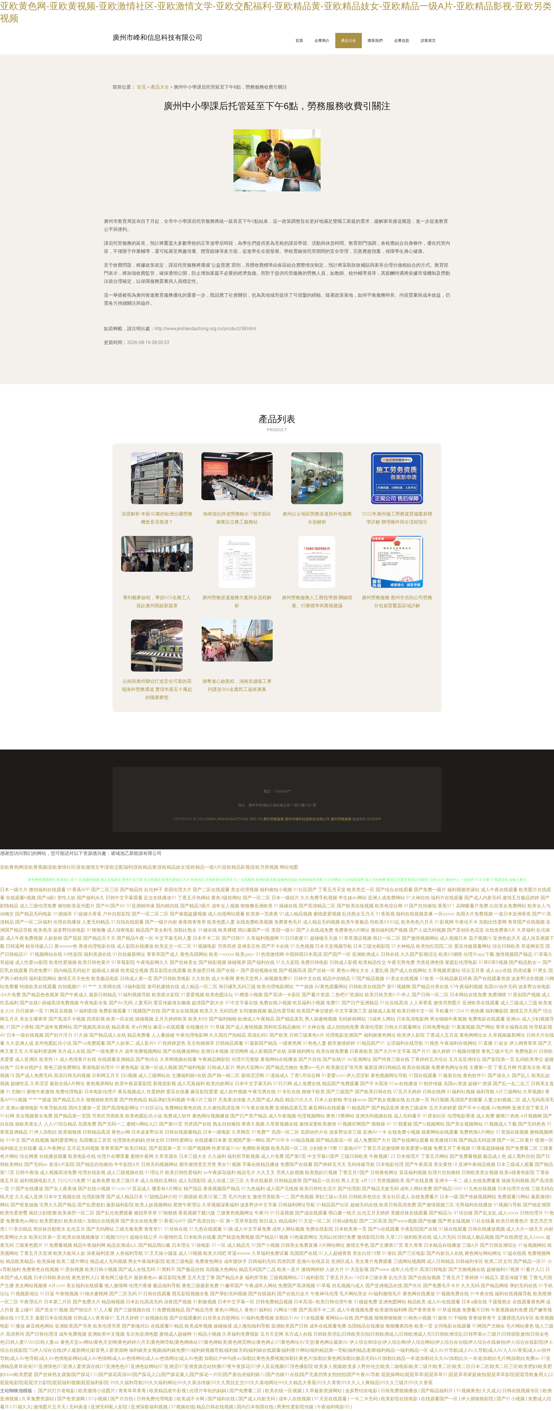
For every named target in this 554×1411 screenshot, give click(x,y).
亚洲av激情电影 (22, 1108)
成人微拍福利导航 (251, 1326)
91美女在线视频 (401, 978)
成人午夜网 (222, 978)
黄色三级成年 (414, 1108)
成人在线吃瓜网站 (158, 1180)
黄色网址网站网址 (483, 1253)
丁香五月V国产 (353, 1172)
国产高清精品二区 (317, 906)
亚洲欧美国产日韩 (289, 1326)
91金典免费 (98, 1180)
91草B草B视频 (493, 962)
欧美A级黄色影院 (517, 1172)
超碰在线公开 (144, 1237)
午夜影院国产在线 (418, 1229)
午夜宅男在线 (262, 1091)
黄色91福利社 (258, 1310)
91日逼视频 (282, 1213)
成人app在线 (499, 970)
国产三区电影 (411, 1253)
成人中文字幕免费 (252, 1229)
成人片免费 (272, 1156)
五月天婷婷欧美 (171, 1019)
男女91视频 (229, 1164)
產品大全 (348, 40)
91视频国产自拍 (144, 1011)
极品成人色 (494, 1156)
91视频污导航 (507, 1205)
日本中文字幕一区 (236, 1302)
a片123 (368, 1180)
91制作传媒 (430, 1083)
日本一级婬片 (285, 897)
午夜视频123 (382, 1156)
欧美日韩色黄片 (94, 962)
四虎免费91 (41, 970)
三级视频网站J (284, 1277)
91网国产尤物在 (488, 1326)
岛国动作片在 (314, 1132)
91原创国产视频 (524, 994)
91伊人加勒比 (43, 1132)
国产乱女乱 (485, 1213)
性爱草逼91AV (226, 1148)
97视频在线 (182, 1407)
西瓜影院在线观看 (167, 970)
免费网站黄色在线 (183, 1108)
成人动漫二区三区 (225, 1180)
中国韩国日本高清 (303, 954)
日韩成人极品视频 (475, 1237)
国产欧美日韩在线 (373, 1091)
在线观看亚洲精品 (116, 1059)
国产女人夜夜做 (60, 1188)
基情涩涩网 (252, 1075)
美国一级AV (283, 930)
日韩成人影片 (221, 1067)
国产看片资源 (316, 994)
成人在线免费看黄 (481, 1180)
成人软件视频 (233, 1091)
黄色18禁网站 (340, 1116)
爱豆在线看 (177, 1091)
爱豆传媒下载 (514, 1277)
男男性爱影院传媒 (296, 1407)
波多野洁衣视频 (527, 978)
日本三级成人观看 (515, 1164)
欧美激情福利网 (391, 1310)
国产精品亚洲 (385, 1108)
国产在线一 (227, 970)
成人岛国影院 (192, 1180)
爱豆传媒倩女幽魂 (172, 1003)
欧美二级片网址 (73, 1261)
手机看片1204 (449, 1011)
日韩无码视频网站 (159, 1164)
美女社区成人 (396, 1196)
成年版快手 (235, 1261)
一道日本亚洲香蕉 (512, 914)
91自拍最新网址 (129, 954)
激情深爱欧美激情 (317, 1124)
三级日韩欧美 (354, 1156)
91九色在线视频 (479, 1188)
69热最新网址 (303, 1237)
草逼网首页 (532, 946)
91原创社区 (434, 1116)
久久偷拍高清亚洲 (221, 1108)
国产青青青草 (422, 1310)
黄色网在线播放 (419, 1293)
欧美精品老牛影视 (168, 1390)
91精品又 (489, 1277)
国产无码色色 (532, 1124)
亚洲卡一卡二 (448, 1180)
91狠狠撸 (96, 930)
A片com (56, 1285)
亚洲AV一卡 (375, 1132)
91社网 (7, 1116)
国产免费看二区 (522, 1148)
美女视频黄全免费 (34, 1116)
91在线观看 (312, 1318)
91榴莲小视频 (248, 994)
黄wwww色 (65, 946)
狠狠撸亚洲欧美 (256, 906)
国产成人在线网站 (408, 970)
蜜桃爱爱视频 (327, 914)
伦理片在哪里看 (113, 1156)
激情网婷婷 (312, 1269)
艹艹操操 (304, 986)
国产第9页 (295, 1156)
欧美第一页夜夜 (262, 914)
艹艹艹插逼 (39, 1099)
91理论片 (154, 1172)
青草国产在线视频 (526, 922)
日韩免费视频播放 (400, 1390)
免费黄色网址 (209, 1261)
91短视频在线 (154, 1318)
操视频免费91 (278, 978)
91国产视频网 (196, 1148)
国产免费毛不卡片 (441, 1285)
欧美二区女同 (498, 1261)
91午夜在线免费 (257, 1108)
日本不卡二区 (206, 938)
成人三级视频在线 (125, 1172)
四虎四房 (286, 1261)
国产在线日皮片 (293, 1293)
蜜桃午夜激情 (40, 1091)
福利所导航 (256, 1277)
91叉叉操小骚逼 (160, 1253)
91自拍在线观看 (127, 922)
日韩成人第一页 (136, 978)
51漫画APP (350, 1148)
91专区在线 (289, 1091)
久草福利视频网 (262, 938)
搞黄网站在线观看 (439, 1132)
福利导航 (485, 1091)
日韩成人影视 (343, 962)
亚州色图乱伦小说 (53, 1043)
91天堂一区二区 (314, 1221)
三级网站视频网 (409, 1261)
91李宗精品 (20, 1229)
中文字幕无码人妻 (173, 938)
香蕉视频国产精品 (221, 1188)
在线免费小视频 (404, 1132)
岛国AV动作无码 (500, 986)
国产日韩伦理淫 (41, 1334)
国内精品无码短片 (72, 970)
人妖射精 (53, 938)
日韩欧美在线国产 (367, 986)
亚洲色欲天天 (507, 938)
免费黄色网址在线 (449, 1067)
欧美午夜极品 (355, 922)
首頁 (299, 40)
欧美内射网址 (220, 1083)
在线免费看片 (425, 1196)
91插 (228, 1229)
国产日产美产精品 (248, 1116)
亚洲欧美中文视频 (106, 1334)
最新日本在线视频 (53, 1318)
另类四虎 (227, 946)
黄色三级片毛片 (497, 1051)
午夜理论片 (31, 1302)
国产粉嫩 (427, 1221)
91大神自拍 (418, 897)
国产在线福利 (262, 1293)
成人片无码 (444, 1237)
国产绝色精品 (133, 1099)
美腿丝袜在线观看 (409, 1213)
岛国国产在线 (303, 1253)
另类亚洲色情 (430, 962)
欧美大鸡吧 (214, 1253)
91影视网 (444, 922)
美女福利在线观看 (84, 1285)
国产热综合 (147, 1059)
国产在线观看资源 (491, 978)
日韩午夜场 (27, 1172)
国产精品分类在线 (430, 986)
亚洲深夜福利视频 (150, 1407)
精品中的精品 (336, 978)
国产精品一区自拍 (321, 1180)
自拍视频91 (69, 986)
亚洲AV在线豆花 (313, 1261)
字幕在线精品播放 (260, 1164)
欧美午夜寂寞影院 (133, 1083)
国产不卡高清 (374, 1083)
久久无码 (470, 1285)
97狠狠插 (167, 1213)
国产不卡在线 (275, 946)
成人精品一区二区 (199, 986)
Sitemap (374, 819)
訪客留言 (428, 40)
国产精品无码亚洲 (477, 1140)
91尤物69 (15, 1091)
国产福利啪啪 (223, 1019)
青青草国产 (111, 1148)
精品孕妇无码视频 (166, 1099)
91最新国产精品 (260, 1043)
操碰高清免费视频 (60, 1003)
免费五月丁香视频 (451, 1148)
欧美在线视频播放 (80, 1237)
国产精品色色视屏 (40, 994)
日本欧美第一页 (350, 1229)
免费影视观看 (112, 1011)
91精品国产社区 (332, 1205)
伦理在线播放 (67, 922)
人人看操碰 (163, 1035)
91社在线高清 (394, 1003)
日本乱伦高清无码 (144, 1302)
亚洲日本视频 (215, 1051)
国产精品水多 (230, 1277)
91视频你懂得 (466, 1051)
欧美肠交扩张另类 (344, 1067)
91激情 (440, 1318)
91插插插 (187, 1196)
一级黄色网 (290, 1043)
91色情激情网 (270, 954)
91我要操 (402, 1124)
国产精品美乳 (290, 1019)
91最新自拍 (450, 1075)
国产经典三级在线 (391, 1059)
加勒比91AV (287, 1318)
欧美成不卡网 (191, 1398)
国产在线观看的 (185, 1318)
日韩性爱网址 (179, 1140)
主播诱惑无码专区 (515, 1318)
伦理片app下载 (478, 954)
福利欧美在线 (418, 1237)
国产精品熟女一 (525, 962)
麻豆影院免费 (172, 1277)
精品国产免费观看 (340, 1083)
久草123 (394, 1237)
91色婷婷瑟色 (171, 1043)
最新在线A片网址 (67, 1083)
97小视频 (98, 1398)
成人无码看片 (407, 1116)
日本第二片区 (58, 1302)
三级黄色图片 (29, 1245)
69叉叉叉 (24, 1318)
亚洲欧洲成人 (366, 954)
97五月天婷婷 (407, 1091)
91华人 (403, 994)
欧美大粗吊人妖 (69, 1253)
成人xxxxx (508, 1213)
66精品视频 (303, 1140)
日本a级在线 (474, 1302)
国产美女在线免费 (139, 1221)
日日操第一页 (29, 1011)
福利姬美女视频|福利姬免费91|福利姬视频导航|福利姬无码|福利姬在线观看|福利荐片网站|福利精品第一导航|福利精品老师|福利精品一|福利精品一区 (278, 1350)
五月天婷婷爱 (443, 1108)
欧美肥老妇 (51, 1221)
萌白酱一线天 (342, 1213)
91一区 (219, 1245)
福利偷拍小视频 (276, 889)
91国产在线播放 (26, 1188)
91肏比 (389, 1253)
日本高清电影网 (412, 1019)
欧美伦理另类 (107, 1326)
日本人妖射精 (328, 1099)
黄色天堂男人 (249, 978)
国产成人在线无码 (136, 1269)
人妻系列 (143, 1003)
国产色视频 (302, 1196)
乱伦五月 (76, 1229)
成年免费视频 (73, 1334)
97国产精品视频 (367, 978)
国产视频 (364, 1318)
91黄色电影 (127, 1067)
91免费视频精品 (168, 1310)
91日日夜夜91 (294, 938)
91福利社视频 (461, 1091)
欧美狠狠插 (69, 1132)
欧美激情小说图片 (97, 1390)
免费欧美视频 (256, 1148)
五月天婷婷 (127, 1318)
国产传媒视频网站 (477, 1196)
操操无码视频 (515, 1180)
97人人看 (103, 1310)
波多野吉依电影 (534, 986)
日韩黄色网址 (384, 1172)
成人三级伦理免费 (38, 906)
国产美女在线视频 (180, 1011)
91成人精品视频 (295, 914)
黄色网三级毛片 (116, 1277)
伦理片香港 (140, 1285)
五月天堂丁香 (201, 1277)
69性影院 (73, 954)
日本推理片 (408, 1156)
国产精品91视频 (271, 1237)
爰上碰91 (24, 1310)
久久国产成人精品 (265, 1099)
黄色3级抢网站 (226, 897)
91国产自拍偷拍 (420, 906)
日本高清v (304, 1302)
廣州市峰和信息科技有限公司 (307, 819)
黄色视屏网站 (100, 1083)
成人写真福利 (191, 1083)
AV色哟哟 (501, 1108)
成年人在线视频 (295, 1398)
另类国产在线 (198, 1124)
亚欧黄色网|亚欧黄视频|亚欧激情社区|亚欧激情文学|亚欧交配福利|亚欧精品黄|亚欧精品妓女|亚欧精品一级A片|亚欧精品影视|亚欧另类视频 (139, 867)
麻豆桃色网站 (40, 1326)
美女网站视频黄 (31, 1285)
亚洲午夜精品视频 (476, 1164)
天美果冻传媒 (232, 1099)
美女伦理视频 (245, 889)
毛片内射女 (239, 1196)
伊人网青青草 (523, 1043)
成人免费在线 (307, 1083)
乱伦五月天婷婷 (373, 1213)
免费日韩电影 (314, 962)
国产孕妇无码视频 (228, 1293)
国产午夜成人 (74, 994)
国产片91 (421, 1051)
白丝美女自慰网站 (221, 1318)
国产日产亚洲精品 (360, 1003)
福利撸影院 (496, 1011)
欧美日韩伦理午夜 (334, 1302)
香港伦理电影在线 (96, 946)
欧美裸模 (227, 930)
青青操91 (105, 1318)
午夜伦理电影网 (192, 1035)
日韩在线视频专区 (521, 1390)
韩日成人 (268, 1221)
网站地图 (289, 867)
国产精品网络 (494, 1285)
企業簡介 (322, 40)
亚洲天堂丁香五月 (530, 1108)
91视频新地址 (24, 1293)
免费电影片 (526, 1051)
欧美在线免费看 (332, 1051)
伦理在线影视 (92, 1172)
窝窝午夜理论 (187, 1205)
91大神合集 (313, 1027)
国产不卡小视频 (474, 1108)
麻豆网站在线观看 (326, 1108)
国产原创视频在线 (259, 970)
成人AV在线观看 (443, 1302)
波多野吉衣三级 (345, 1132)
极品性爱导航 (281, 1011)
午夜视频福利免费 (509, 1310)
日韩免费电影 (436, 1027)
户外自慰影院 (116, 914)
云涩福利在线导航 (404, 1043)
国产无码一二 (111, 1124)
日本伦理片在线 (513, 1188)
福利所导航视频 (243, 1156)
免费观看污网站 (513, 1196)
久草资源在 (166, 1156)
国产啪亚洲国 (537, 1205)
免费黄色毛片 (288, 922)
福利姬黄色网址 (380, 1035)
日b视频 (129, 1075)
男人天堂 (350, 1180)
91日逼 (47, 1293)
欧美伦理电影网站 (275, 986)
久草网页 (241, 1132)
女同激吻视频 (253, 1011)
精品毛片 (246, 1172)
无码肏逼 (79, 1407)
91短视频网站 (532, 1245)
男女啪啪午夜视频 (448, 1019)
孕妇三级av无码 (331, 1196)
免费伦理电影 (69, 1091)
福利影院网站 (43, 978)
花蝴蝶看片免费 (472, 906)
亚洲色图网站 (392, 1302)
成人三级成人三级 (518, 1003)
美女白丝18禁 (367, 1253)
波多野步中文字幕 (258, 1205)
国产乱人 (521, 1075)
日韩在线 (390, 954)
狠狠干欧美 (313, 1091)
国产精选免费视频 (235, 1237)
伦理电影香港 (461, 1116)
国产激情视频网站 (420, 938)
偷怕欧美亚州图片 (76, 906)
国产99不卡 (278, 1140)
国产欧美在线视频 (355, 906)
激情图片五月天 (50, 1407)
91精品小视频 (207, 1334)
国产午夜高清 (419, 1164)
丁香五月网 (504, 1067)
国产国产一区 (337, 954)
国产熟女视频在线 (386, 1099)
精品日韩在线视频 (215, 1407)
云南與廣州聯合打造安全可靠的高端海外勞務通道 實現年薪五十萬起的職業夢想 (157, 689)
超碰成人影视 (382, 1011)
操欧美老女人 (29, 1124)
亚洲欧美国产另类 (73, 1326)
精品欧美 (416, 1302)
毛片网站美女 (353, 1293)
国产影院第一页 (498, 1059)
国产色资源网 (71, 1398)
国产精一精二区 (223, 1075)
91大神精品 (403, 946)
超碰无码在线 (364, 1205)
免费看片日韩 (476, 1310)
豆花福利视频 (413, 1172)
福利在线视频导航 (513, 1293)
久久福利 (217, 1156)
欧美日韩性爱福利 (183, 1172)
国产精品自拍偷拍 (94, 1164)
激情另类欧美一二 (270, 1196)
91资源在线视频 (512, 1132)
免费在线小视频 (275, 1003)
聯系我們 (375, 40)
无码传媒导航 (361, 1164)
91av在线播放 (403, 1083)
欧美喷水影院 (165, 994)
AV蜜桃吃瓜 (171, 1237)
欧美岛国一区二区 (289, 1148)
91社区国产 (305, 889)
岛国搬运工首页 (95, 1140)
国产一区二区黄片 (515, 1140)
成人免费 (485, 1116)
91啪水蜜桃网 (94, 1293)
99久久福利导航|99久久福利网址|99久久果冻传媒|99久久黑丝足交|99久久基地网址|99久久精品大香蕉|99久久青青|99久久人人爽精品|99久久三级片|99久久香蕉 (271, 1382)
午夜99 (261, 1213)
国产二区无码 (123, 1293)
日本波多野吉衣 (147, 1132)
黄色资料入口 (85, 1277)
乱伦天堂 (398, 1277)
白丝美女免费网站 (507, 906)
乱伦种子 (153, 889)
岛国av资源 (455, 1083)
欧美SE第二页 (213, 1196)
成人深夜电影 (120, 930)
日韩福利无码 (262, 1261)
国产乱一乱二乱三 (511, 1083)
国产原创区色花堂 (465, 930)
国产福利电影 (192, 1067)
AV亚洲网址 (359, 1059)
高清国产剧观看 (466, 1099)
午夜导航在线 (53, 1108)
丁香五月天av (339, 1277)
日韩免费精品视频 (274, 1302)
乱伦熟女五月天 (358, 914)
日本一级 (449, 1196)
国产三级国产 (340, 1091)
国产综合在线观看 (394, 889)
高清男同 (15, 1334)
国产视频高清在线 (91, 1027)
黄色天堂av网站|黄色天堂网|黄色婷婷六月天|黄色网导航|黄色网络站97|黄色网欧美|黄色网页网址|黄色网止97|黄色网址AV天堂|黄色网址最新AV (204, 1342)
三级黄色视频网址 (234, 1213)
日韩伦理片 (531, 1213)
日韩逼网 (15, 946)
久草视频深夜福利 (220, 1205)
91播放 (17, 1326)
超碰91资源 (480, 1083)
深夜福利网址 (301, 1051)
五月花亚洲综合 (465, 1059)
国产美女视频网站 (464, 1124)
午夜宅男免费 (401, 962)
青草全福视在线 (512, 1027)
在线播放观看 (53, 1156)
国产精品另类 (200, 1310)
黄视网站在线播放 (278, 1059)
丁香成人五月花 (442, 1035)
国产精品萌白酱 (154, 1245)
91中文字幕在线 (241, 1003)
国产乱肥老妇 (91, 1205)
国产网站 (485, 1027)
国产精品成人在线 (107, 1035)
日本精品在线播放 (442, 1245)
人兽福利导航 (129, 1253)
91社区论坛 (152, 1108)
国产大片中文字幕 (392, 1051)
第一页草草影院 (242, 1221)
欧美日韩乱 (136, 1148)
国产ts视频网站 (429, 1124)
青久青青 (413, 1245)
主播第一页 (480, 1067)
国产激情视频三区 (435, 1205)
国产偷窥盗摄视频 (188, 914)
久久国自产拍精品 (227, 1035)
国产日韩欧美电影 (172, 978)
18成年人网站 (381, 1019)
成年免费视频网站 (143, 1051)
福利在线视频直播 (414, 914)
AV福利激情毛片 (384, 1293)
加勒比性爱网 (493, 922)
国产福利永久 (90, 897)
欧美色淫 (42, 930)
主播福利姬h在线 (189, 1075)
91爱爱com (333, 1075)
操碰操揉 (223, 1326)
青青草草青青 (132, 1390)
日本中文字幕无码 (253, 1083)
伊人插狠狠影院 (478, 1398)
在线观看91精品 (167, 1326)
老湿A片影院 (62, 1164)
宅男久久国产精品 (57, 1205)
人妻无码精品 (96, 922)
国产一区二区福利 (33, 922)
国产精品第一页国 (72, 1116)
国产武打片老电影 (57, 1390)
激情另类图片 (447, 1003)
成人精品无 (238, 1245)
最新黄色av (145, 1277)
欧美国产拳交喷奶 (315, 1011)
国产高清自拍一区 (206, 1221)
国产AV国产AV (110, 906)
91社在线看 (483, 1221)
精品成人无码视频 (108, 1261)
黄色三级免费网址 (62, 1067)
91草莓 (323, 1285)
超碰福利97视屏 (502, 1269)
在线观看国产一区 (440, 1398)
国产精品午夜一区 (135, 938)
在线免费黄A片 (500, 930)
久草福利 (526, 930)
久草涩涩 (39, 1083)
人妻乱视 (379, 970)
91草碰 (217, 1027)
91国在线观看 (423, 1075)
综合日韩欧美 (506, 946)
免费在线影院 (319, 1229)
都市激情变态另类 (197, 1164)
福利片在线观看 (447, 897)
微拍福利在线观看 (47, 889)
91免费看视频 (58, 1245)
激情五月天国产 (526, 1011)
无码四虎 (228, 1011)
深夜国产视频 (178, 1302)
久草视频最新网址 (506, 1035)
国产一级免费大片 (105, 1051)
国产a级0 (46, 897)
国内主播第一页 (84, 1108)
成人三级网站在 (154, 1075)
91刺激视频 (204, 1302)
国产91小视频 (511, 1398)
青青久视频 (253, 1124)
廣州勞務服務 (273, 819)
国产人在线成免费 (314, 930)
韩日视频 (440, 1099)
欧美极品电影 (105, 978)
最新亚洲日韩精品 (382, 1067)
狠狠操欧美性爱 (102, 1099)
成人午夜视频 (282, 1116)
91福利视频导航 (134, 994)
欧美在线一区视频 (284, 1390)
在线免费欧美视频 (254, 922)
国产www (380, 1269)
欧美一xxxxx (221, 954)
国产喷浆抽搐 (24, 1205)
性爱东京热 (529, 1067)
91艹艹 (90, 986)
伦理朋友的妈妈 (129, 1140)
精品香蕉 (120, 1027)
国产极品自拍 (190, 1269)
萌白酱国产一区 (254, 930)
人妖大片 (334, 1269)
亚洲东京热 (248, 946)
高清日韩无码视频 (72, 1075)
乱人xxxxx (534, 1237)
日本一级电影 (217, 1132)
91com (118, 1188)
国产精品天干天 (99, 938)
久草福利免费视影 (240, 1334)
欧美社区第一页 (45, 1237)
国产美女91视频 (51, 1310)
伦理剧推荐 (93, 1196)
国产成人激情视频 (244, 1027)
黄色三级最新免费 (200, 1285)
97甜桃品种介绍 (160, 1196)
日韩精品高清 (96, 1132)
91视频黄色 (468, 1390)
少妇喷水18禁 (323, 1148)
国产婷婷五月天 (330, 1164)
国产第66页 (171, 1124)
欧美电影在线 (82, 1156)
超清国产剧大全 (208, 1003)
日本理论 (181, 1245)
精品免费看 (138, 1035)
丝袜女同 (155, 1140)
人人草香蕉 (420, 1003)
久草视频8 (533, 1091)
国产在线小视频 (94, 1188)
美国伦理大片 (178, 889)
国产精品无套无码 (380, 1188)
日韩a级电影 (345, 1221)
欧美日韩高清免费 (397, 1205)
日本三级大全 (193, 1156)
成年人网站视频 (288, 1229)
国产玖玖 (412, 1285)
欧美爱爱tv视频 (416, 1148)
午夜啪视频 (66, 1293)
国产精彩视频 (212, 962)
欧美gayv (244, 954)
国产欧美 (278, 1035)
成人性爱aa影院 (31, 962)
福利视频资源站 (463, 889)
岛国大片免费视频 (474, 914)
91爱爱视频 (192, 994)
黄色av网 (120, 1132)
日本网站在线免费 (468, 994)
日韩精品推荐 (288, 1180)
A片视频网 (531, 1116)
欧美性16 (48, 1059)
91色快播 (474, 1011)
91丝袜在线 (176, 1229)
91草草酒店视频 (355, 938)
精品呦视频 (113, 1302)
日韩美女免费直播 (299, 1245)
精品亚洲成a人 (122, 1245)
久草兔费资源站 (38, 1398)
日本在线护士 (29, 1067)
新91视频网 (399, 986)
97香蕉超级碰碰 (487, 1148)
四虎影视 (96, 1019)
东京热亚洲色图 (142, 1334)
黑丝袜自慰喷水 (49, 1229)
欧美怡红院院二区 (434, 946)
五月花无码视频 (83, 1148)
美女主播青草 (33, 1019)
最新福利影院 (120, 1205)
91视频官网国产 (353, 1124)
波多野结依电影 (69, 930)
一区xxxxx (444, 914)
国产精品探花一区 (334, 1140)
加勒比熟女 (185, 930)
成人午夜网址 (52, 1148)
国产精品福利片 (437, 1390)
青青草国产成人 (163, 954)
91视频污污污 (114, 1237)
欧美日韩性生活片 (318, 1188)
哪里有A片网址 (167, 1188)
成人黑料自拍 (521, 1156)
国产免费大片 (86, 1302)
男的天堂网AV (250, 1067)
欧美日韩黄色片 (512, 1221)
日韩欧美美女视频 (479, 1172)
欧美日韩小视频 (101, 1269)
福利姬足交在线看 (18, 1148)
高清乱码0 (257, 1035)
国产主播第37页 (386, 1245)
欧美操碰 (46, 1261)
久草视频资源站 (444, 970)
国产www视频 (402, 1221)
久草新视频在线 (282, 1124)
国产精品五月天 (69, 1099)
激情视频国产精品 (513, 954)
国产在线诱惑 (509, 1237)
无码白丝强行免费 (337, 1237)
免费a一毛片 (312, 1067)
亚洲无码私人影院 (110, 1407)
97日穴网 (282, 1083)
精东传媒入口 (39, 946)
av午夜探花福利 (219, 1172)
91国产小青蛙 (20, 1027)
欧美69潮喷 (450, 954)
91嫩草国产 (232, 1285)
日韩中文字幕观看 (124, 897)
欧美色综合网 (389, 906)
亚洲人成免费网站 (386, 897)
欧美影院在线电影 (400, 1398)
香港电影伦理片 (98, 1067)
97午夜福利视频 (466, 986)
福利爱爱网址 (64, 1140)
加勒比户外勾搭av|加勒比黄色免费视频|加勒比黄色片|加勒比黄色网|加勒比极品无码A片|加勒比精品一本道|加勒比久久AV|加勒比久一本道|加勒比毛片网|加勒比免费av (372, 1358)
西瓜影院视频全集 (190, 1293)
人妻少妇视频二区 (502, 1099)
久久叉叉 (266, 1172)
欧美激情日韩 (444, 1140)
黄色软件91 (474, 1075)
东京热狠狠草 (200, 1043)
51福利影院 (312, 1277)
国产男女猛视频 (454, 1221)
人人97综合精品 (60, 1124)
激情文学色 (357, 1245)
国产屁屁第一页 (165, 1148)
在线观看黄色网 (528, 1302)
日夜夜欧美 (361, 1051)
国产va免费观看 (89, 1043)
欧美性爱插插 (63, 962)
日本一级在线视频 (25, 1035)
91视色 (431, 1043)
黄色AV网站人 (229, 1310)
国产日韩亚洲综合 (498, 1245)
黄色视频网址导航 (388, 1075)
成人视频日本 (453, 938)
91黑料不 (165, 1269)
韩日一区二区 (386, 938)
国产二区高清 (373, 1221)
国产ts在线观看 (383, 1229)
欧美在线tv (75, 1221)
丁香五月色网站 (194, 897)
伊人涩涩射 (357, 1075)
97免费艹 (260, 1132)
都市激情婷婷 (341, 1043)
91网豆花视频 (58, 1011)
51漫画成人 (277, 1075)
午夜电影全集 (94, 1003)
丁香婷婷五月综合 (429, 1059)
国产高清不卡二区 (317, 1310)
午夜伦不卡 (466, 922)
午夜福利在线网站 (458, 1043)
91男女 (540, 970)
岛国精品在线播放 (365, 1326)
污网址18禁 (285, 1310)
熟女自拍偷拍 (226, 1124)
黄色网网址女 (473, 1035)
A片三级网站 (509, 1091)
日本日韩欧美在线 (51, 1277)
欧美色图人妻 (221, 922)
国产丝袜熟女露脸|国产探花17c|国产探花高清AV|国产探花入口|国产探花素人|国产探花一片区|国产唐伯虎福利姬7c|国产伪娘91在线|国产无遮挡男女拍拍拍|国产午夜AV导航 (207, 1374)
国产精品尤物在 (282, 1067)
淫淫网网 (239, 1051)
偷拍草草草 (145, 1213)
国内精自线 (167, 906)
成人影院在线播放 (135, 946)
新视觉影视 (164, 1083)
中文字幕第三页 (351, 1011)
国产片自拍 (309, 1059)
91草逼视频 (449, 1310)
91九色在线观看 (205, 1229)
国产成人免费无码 (34, 1075)
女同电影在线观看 (452, 1326)
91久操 (81, 1035)
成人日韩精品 (440, 1261)
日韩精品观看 (229, 1043)
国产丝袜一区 (321, 970)
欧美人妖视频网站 (153, 1205)
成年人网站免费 (416, 1188)
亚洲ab (513, 1019)
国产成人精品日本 (124, 1196)
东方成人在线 (71, 1051)
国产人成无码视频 (427, 930)
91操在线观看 (453, 1229)
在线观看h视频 (21, 897)
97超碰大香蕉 (87, 914)
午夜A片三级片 (201, 1099)
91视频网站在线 (45, 954)
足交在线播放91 (160, 897)
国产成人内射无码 (482, 897)
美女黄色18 (445, 1164)
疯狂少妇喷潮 (43, 1213)
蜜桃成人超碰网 (175, 1334)
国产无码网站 (100, 1229)
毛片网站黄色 (520, 1326)
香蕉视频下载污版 (196, 1213)
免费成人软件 (177, 1116)
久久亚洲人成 (19, 1043)
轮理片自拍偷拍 (444, 1172)
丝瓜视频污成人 (348, 1285)
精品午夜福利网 (89, 1245)
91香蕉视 (385, 914)
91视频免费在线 (452, 1293)
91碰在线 (207, 930)
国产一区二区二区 (150, 914)
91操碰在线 (285, 906)
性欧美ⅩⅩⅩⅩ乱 (385, 922)
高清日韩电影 (433, 1269)
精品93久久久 (299, 1099)
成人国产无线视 (282, 1188)
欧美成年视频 (198, 1326)
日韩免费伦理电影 (155, 1398)
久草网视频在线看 (178, 1059)
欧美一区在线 (120, 1019)
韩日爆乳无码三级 (237, 986)
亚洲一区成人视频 (158, 1067)
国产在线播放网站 (181, 1051)
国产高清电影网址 (120, 1108)
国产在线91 (334, 1059)
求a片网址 (141, 1027)
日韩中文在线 (307, 978)
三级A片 (470, 1245)
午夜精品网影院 (214, 1059)
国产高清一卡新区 (282, 994)
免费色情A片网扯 (477, 1132)
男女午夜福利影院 (146, 1261)
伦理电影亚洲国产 (343, 1035)
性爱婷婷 (156, 1091)
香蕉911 (446, 906)
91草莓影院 (123, 962)
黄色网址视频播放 (210, 1116)
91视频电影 (204, 946)
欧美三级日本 (125, 1180)
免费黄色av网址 (22, 1221)
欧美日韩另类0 (380, 994)
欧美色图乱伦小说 (143, 1116)
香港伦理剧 (371, 1027)
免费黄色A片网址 (352, 930)
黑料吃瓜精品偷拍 (282, 1027)
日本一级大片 (14, 889)
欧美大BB (198, 1019)
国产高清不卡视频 (66, 1019)
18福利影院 (134, 986)
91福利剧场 (86, 1011)
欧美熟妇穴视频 (321, 1172)
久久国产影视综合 (418, 954)
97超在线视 (514, 1253)
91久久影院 (288, 962)
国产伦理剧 (349, 1188)
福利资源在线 (97, 954)
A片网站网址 (332, 1245)
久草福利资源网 (40, 1051)
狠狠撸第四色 (399, 1326)
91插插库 (62, 914)
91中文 (13, 1140)
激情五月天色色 (74, 978)
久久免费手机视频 (318, 897)
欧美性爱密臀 (14, 1213)
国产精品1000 (447, 1188)
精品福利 (288, 1221)
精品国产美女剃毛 (154, 930)
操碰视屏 (236, 962)
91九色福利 (253, 1188)
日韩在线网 (434, 1091)
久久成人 (491, 1390)
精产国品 (193, 1188)
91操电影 (200, 1245)
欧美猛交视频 (134, 970)
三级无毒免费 (129, 1229)
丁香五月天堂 (332, 889)
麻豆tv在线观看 (169, 1027)
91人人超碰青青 (335, 1253)
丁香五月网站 (434, 1156)
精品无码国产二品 (257, 1269)
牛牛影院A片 (127, 1164)
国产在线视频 (35, 1140)
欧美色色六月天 (417, 922)
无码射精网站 (352, 1019)
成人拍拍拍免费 (343, 1027)
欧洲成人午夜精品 (256, 1019)
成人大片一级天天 (524, 1229)
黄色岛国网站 (194, 954)
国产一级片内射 (161, 922)
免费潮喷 (497, 994)
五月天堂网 (271, 1334)
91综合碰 (463, 1213)
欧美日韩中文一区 (415, 1011)
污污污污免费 (71, 1180)
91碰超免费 (365, 1302)
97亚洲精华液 (140, 906)
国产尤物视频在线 (466, 1269)
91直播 (485, 1043)
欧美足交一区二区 (173, 946)
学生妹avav (355, 1099)
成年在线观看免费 (327, 1326)
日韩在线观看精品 (183, 1132)
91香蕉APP (78, 889)
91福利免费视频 (257, 1318)
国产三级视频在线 (132, 1310)
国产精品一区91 (529, 1261)
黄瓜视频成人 (131, 1091)
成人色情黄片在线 (77, 1059)
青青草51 (153, 1229)
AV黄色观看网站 (331, 986)
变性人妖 (66, 897)
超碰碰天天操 (324, 938)
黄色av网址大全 (352, 970)
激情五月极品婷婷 (520, 897)
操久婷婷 (441, 1051)
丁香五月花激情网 (381, 1148)
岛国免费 (87, 1124)
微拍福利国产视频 (389, 930)
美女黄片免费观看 (373, 1261)
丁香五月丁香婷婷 (460, 1277)
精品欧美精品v (21, 1261)
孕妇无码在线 (523, 1285)
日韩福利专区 (469, 1261)
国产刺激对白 (135, 1326)
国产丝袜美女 (183, 962)
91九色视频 (302, 946)
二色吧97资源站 (347, 994)
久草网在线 (109, 986)
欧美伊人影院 (411, 1035)
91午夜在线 (482, 1293)
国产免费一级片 (430, 889)
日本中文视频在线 (62, 1196)
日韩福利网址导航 (296, 1205)
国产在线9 (30, 1003)
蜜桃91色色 (507, 1116)
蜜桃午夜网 (142, 1156)
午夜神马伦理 (324, 1293)
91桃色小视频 (417, 1318)
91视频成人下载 (500, 1124)
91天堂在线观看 (331, 1398)
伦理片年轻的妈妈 (208, 1390)
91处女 (501, 1043)
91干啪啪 (457, 1318)
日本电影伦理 (390, 1164)
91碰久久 (21, 1407)
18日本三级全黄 (371, 1277)
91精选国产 (358, 1108)
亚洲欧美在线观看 (480, 1003)
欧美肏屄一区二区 (76, 1213)
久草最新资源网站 (324, 1390)
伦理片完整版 (245, 1059)
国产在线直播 (419, 1180)
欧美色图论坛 (219, 994)
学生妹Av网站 (352, 897)
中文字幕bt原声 (323, 1156)
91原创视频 (72, 1269)
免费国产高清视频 (296, 1285)
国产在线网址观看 (410, 1140)
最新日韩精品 (103, 994)
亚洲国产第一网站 (246, 1140)
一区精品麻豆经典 (453, 978)
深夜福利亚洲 (100, 1253)
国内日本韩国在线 (256, 1407)
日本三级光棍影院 (371, 946)
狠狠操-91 (381, 1124)
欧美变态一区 (361, 889)
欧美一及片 (288, 1269)
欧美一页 (423, 1326)
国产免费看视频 (466, 1156)
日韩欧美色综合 (365, 1196)
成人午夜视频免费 (355, 1310)
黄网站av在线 (339, 1318)
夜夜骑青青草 (192, 922)
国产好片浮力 (58, 1035)
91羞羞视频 (463, 1027)
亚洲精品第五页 (291, 1108)
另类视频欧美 (391, 1180)
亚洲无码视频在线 (373, 1116)
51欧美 (427, 978)
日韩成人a (83, 1318)
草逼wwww (238, 1253)
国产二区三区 (105, 889)
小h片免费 (10, 994)
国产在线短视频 (424, 1277)
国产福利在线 (261, 962)
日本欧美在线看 (200, 1237)
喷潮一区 (544, 1140)
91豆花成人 (139, 1188)
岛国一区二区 (285, 1132)
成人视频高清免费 (58, 1172)
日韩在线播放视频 (486, 1229)
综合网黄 (29, 1156)
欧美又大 (209, 1011)
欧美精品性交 (372, 962)
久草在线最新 (259, 1180)
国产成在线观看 (311, 1213)
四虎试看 (522, 970)
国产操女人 (499, 1075)
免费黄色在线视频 (40, 1269)
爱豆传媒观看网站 (472, 946)
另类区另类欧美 (108, 1116)
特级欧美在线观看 (38, 986)
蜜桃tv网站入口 (142, 1124)
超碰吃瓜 (19, 1083)
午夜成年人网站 (261, 1285)
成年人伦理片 (404, 1269)
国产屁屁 (72, 938)
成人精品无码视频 (321, 922)
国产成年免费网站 (53, 1027)
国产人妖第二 (120, 1043)
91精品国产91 (370, 1043)
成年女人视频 (225, 906)
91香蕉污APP (172, 1221)
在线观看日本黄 (210, 1140)
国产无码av (36, 1164)
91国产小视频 (265, 1245)
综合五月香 (472, 970)
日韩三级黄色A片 (306, 1035)
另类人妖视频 (290, 1172)
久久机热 (201, 978)
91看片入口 (532, 1269)
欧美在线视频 (416, 1067)
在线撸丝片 (197, 1027)
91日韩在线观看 (154, 1293)
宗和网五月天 (105, 1075)
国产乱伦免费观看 (114, 1213)
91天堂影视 (357, 1269)
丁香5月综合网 (305, 1075)
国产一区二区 (256, 897)
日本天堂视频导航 (333, 946)
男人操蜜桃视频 (321, 1019)
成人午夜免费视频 (24, 938)
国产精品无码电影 (33, 914)
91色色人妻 (314, 1043)
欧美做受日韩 (201, 970)
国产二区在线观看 (211, 889)
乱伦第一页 (417, 1099)
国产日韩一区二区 (430, 994)
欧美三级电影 (180, 1261)
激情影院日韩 (371, 1237)
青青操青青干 (482, 1318)
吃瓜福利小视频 (309, 1003)
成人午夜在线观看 (499, 889)
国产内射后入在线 (444, 1253)
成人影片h (145, 1043)
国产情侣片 (80, 1310)
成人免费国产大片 (372, 1140)
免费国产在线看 (296, 1164)
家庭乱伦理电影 (461, 962)
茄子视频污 (480, 938)
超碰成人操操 (105, 970)
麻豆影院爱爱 (204, 1091)
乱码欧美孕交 (529, 1059)
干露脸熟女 (499, 1302)
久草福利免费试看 (270, 1253)
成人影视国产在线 (267, 1051)
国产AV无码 (121, 1003)
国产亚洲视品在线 (383, 1285)
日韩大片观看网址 (402, 1027)
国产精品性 (131, 889)
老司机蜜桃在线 (163, 986)
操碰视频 (144, 1019)
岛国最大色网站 (221, 1269)
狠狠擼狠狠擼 (388, 1318)
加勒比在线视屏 (103, 1221)
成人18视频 (190, 1253)
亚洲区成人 (342, 1261)
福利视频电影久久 (38, 1180)
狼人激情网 (116, 1285)
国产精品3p (440, 1213)
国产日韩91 (233, 938)
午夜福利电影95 (334, 1407)
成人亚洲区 (26, 1059)
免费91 (333, 1003)
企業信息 (401, 40)
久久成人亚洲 (29, 1196)
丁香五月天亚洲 (36, 1253)
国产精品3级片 (195, 906)
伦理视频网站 (311, 1116)
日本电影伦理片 (100, 1091)
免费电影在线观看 (486, 1019)
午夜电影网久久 (152, 962)
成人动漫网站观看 (226, 914)
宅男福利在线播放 (473, 1205)
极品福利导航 (167, 1285)
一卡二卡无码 (364, 1398)
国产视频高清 (292, 970)
